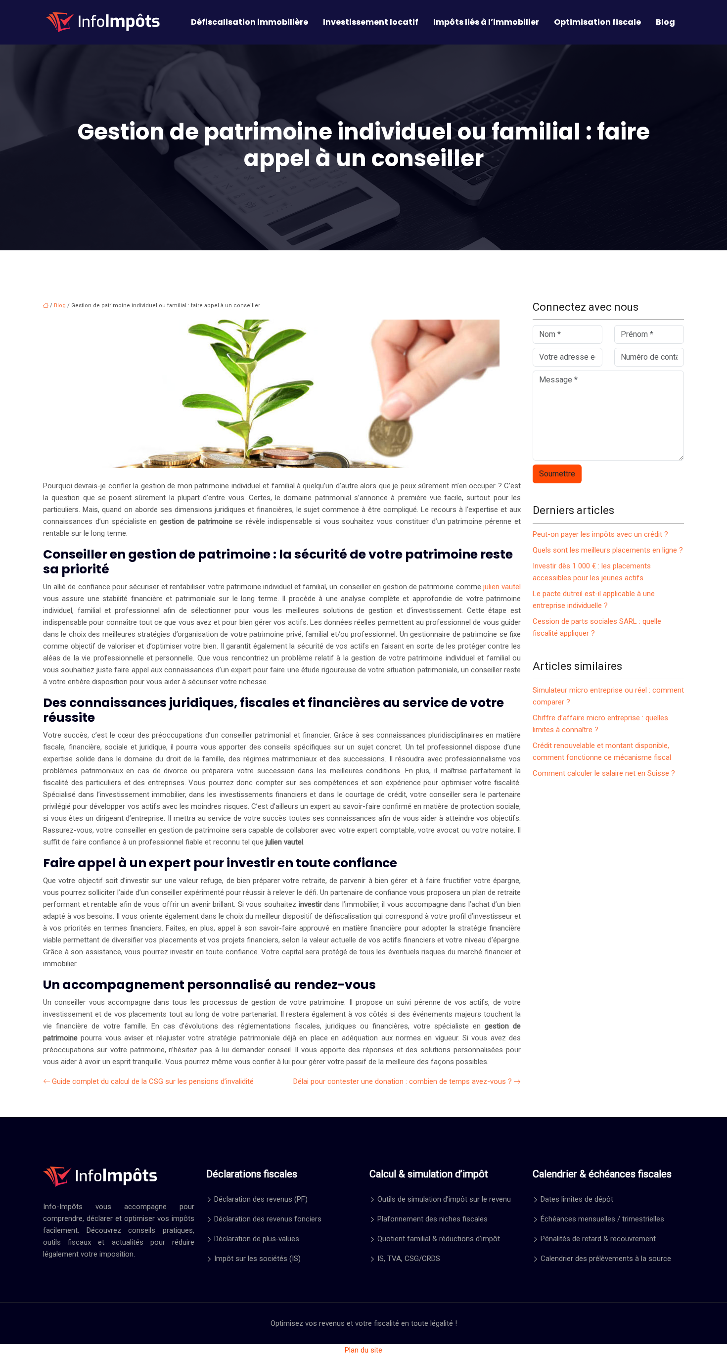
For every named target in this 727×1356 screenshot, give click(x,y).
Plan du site (363, 1350)
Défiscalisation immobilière (249, 22)
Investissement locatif (370, 22)
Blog (665, 22)
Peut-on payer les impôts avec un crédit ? (600, 534)
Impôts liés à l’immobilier (486, 22)
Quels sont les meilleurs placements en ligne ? (608, 550)
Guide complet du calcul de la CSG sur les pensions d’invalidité (153, 1081)
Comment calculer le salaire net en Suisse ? (604, 773)
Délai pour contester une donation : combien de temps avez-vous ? (402, 1081)
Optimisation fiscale (597, 22)
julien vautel (501, 586)
